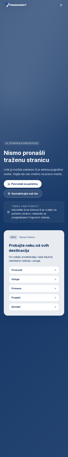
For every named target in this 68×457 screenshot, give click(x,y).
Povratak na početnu (24, 183)
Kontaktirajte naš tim (25, 193)
